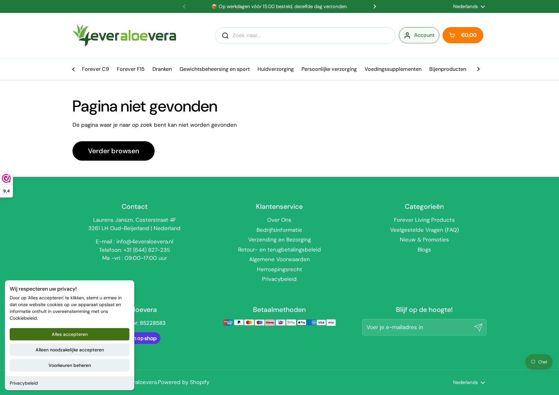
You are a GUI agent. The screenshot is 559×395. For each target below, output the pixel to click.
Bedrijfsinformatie (279, 229)
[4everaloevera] (124, 35)
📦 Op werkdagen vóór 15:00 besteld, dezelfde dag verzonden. (279, 6)
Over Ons (279, 219)
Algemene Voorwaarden (279, 259)
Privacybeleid (24, 383)
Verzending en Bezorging (279, 239)
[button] (463, 35)
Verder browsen (113, 150)
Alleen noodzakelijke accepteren (70, 350)
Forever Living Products (424, 219)
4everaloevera (139, 382)
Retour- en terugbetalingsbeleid (279, 249)
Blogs (424, 249)
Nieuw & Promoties (424, 239)
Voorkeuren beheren (70, 365)
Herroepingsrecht (279, 269)
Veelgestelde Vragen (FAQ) (424, 229)
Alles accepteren (70, 334)
